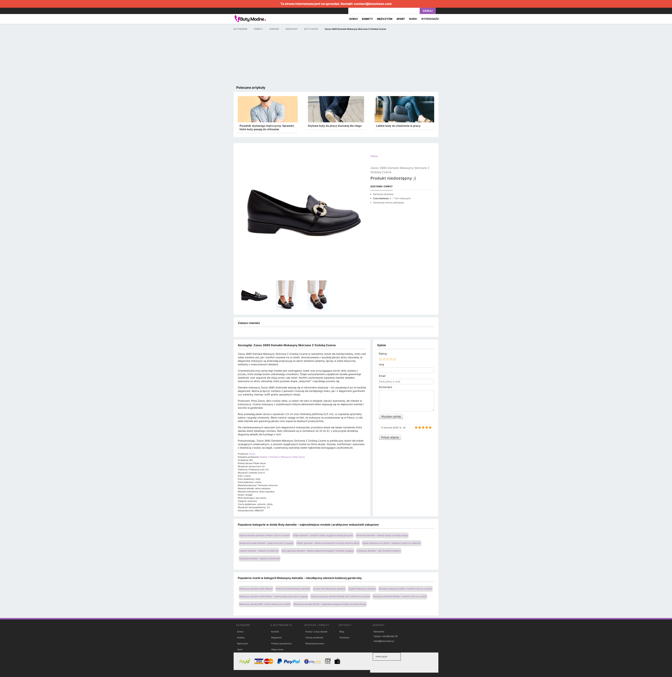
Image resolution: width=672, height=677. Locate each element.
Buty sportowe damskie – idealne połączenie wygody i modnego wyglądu (318, 550)
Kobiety (241, 637)
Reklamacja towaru (314, 643)
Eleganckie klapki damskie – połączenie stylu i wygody (266, 543)
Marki (413, 18)
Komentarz (385, 387)
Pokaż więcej (390, 437)
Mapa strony (277, 649)
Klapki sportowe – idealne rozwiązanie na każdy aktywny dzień (328, 543)
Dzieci (240, 631)
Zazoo (374, 156)
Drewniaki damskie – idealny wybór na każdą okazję (382, 535)
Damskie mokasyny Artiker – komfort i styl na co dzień (405, 588)
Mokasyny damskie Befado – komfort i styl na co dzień (399, 596)
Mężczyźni (242, 643)
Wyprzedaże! (430, 18)
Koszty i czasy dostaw (316, 631)
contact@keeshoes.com (373, 4)
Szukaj (428, 10)
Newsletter (379, 631)
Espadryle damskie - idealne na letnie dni (260, 558)
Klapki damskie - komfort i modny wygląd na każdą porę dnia (323, 535)
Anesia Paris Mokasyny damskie (329, 588)
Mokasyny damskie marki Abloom (256, 588)
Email (382, 376)
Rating (383, 353)
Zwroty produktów (314, 637)
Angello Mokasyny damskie (362, 588)
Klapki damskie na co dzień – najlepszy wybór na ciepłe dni (392, 543)
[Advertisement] (336, 58)
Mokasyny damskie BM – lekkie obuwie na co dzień (265, 604)
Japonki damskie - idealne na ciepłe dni (259, 550)
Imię (381, 364)
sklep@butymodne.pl (384, 641)
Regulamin (276, 637)
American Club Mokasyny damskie (293, 588)
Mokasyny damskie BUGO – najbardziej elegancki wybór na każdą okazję (330, 604)
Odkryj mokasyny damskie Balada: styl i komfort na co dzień (340, 596)
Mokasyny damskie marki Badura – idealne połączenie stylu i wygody (273, 596)
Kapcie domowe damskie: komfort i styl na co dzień (265, 535)
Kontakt (275, 631)
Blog (342, 631)
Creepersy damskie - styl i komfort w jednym (379, 550)
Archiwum (344, 637)
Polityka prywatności (281, 643)
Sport (239, 649)
